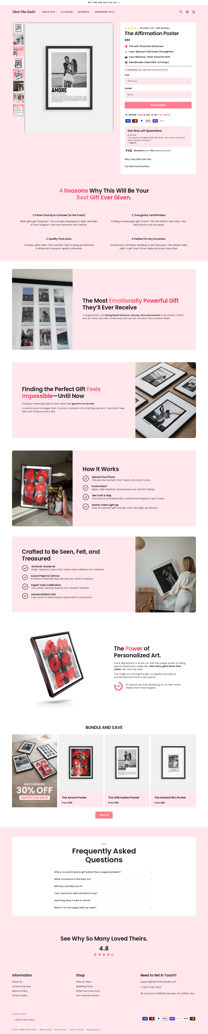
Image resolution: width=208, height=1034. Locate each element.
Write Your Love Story (88, 990)
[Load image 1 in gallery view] (18, 28)
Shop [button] (80, 975)
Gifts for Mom (83, 981)
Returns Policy (20, 990)
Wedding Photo (84, 986)
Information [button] (22, 975)
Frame (128, 88)
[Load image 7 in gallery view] (18, 97)
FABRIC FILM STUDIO (28, 1030)
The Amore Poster (74, 797)
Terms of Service (21, 986)
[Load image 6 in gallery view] (18, 86)
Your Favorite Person (87, 995)
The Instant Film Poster (170, 797)
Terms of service (76, 1029)
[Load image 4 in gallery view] (18, 63)
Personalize (158, 105)
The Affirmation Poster (123, 797)
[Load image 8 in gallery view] (18, 109)
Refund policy (46, 1029)
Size (127, 75)
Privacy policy (60, 1029)
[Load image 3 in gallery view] (18, 51)
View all (104, 815)
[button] (49, 12)
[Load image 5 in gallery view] (18, 74)
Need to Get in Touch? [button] (158, 975)
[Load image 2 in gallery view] (18, 39)
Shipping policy (93, 1029)
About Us (17, 981)
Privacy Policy (19, 995)
